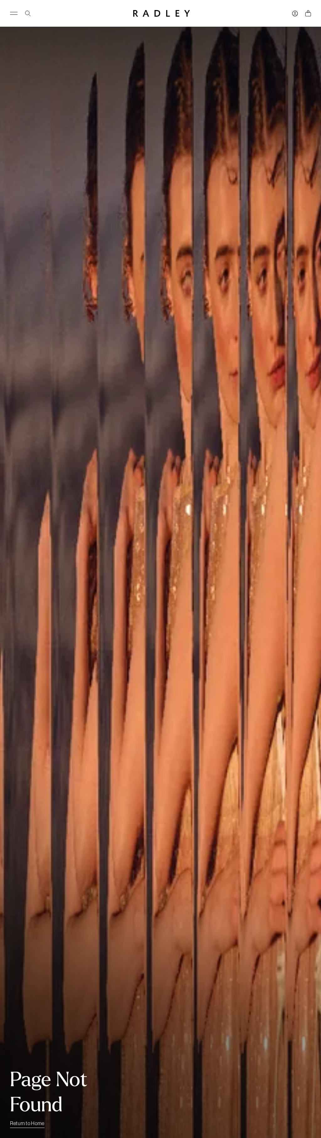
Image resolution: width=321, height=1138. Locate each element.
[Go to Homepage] (161, 13)
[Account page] (295, 13)
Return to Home (27, 1123)
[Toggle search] (28, 13)
